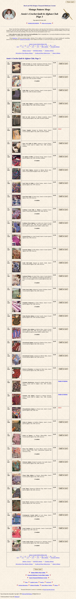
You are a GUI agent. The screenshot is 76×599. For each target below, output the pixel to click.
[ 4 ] (33, 45)
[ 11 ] (22, 46)
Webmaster (17, 596)
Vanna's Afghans (56, 53)
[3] (29, 45)
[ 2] (25, 45)
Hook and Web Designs (27, 593)
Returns (56, 585)
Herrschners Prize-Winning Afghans (24, 53)
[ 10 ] (17, 46)
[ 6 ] (42, 45)
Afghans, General (26, 50)
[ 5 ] (38, 45)
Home (26, 582)
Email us (42, 582)
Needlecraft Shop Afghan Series (42, 53)
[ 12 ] (27, 46)
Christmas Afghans (55, 46)
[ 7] (47, 45)
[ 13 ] (32, 46)
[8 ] (51, 45)
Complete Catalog (34, 582)
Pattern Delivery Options (47, 585)
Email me (15, 38)
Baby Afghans (45, 46)
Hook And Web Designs (49, 589)
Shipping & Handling (25, 39)
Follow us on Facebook (46, 23)
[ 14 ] (38, 46)
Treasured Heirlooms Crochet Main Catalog (38, 575)
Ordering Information (23, 585)
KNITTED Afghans (37, 50)
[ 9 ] (55, 45)
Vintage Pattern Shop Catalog (38, 572)
